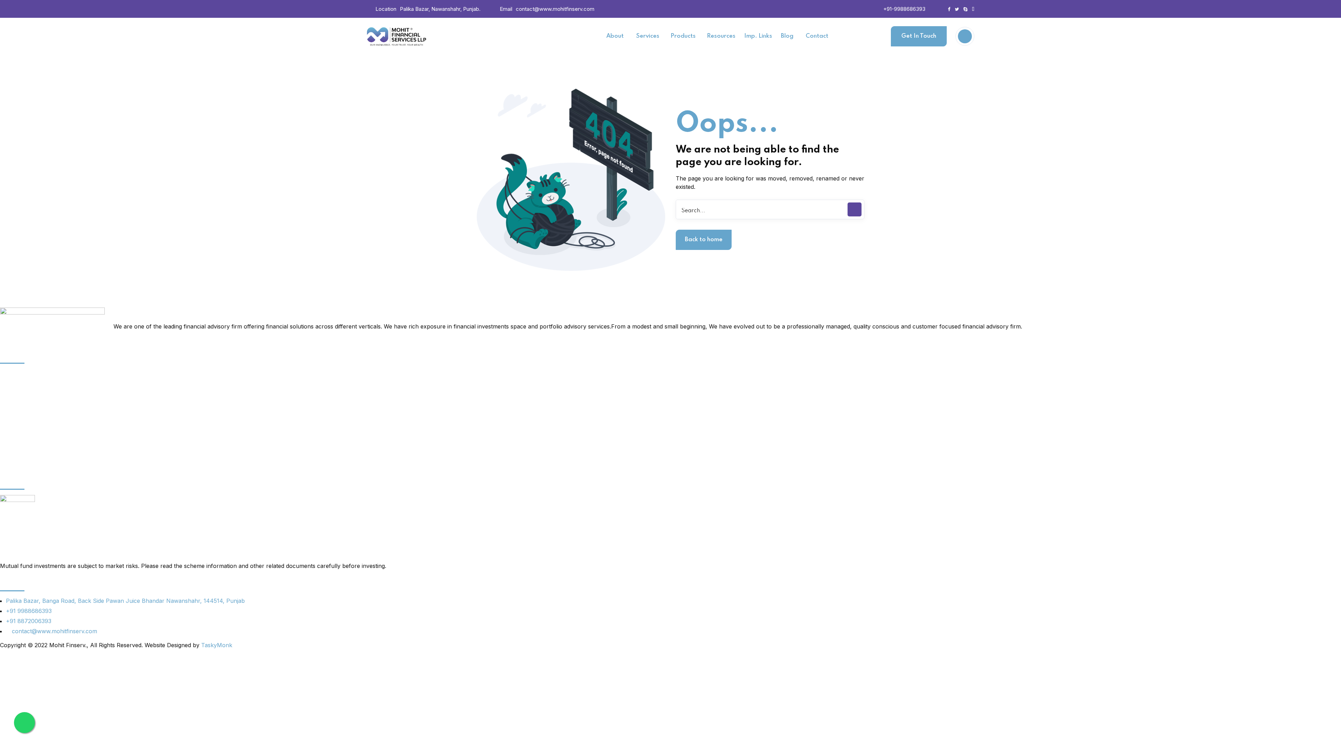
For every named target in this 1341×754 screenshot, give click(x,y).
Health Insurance (23, 422)
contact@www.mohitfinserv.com (555, 9)
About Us (12, 373)
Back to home (704, 240)
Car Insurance (19, 385)
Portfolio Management (29, 397)
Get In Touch (918, 36)
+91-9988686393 (904, 9)
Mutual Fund (17, 446)
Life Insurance (19, 434)
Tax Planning (17, 410)
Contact (10, 459)
